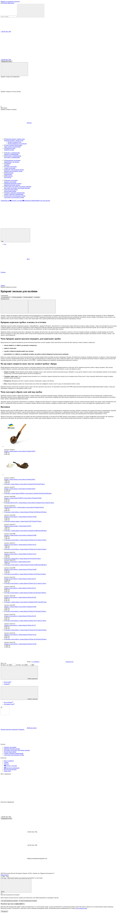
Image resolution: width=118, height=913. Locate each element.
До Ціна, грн (20, 665)
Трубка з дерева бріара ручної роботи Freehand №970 (19, 488)
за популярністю (5, 297)
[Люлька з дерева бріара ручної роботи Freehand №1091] (60, 602)
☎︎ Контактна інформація (30, 200)
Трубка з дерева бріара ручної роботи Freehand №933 (19, 451)
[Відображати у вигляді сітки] (14, 306)
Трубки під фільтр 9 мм (14, 142)
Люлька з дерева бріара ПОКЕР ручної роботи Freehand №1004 (22, 498)
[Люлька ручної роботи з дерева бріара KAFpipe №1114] (60, 549)
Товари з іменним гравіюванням (13, 194)
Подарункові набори (10, 191)
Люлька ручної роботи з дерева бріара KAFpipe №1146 (20, 644)
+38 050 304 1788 (6, 31)
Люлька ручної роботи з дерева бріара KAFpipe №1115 (20, 544)
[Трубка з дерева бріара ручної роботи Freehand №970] (60, 484)
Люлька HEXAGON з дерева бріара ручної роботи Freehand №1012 (24, 507)
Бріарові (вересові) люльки (12, 185)
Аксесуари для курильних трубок (14, 197)
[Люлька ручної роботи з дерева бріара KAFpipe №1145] (60, 630)
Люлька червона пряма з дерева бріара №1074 (17, 526)
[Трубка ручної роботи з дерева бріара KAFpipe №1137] (60, 620)
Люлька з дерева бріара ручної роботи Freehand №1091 (20, 606)
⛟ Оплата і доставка (16, 200)
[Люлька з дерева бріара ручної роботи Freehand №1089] (60, 530)
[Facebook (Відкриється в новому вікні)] (65, 214)
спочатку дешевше (17, 297)
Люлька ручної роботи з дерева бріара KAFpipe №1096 (20, 569)
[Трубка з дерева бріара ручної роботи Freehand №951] (60, 465)
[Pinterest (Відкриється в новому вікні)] (14, 227)
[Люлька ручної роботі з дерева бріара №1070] (60, 558)
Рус (5, 244)
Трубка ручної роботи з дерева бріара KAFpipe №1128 (20, 597)
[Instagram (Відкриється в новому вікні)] (14, 214)
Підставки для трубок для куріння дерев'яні (17, 188)
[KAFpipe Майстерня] (5, 714)
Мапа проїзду (5, 875)
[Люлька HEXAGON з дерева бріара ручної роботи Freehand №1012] (60, 502)
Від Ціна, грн (5, 665)
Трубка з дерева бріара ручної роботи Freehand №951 (19, 479)
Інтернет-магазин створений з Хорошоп (12, 729)
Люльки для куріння (10, 182)
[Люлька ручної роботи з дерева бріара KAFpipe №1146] (60, 639)
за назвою (36, 297)
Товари (3, 200)
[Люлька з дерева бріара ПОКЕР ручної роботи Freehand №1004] (60, 493)
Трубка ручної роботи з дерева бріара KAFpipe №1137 (20, 625)
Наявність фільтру (32, 699)
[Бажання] (59, 84)
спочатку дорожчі (27, 297)
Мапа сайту (7, 771)
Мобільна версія (31, 728)
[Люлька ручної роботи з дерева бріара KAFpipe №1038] (60, 512)
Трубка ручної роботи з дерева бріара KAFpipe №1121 (20, 588)
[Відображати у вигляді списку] (42, 306)
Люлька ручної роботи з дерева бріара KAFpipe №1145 (20, 634)
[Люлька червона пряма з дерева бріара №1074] (60, 521)
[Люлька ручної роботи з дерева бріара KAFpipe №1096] (60, 565)
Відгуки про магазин (44, 200)
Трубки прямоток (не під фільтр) (17, 143)
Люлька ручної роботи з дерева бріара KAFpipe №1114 (20, 554)
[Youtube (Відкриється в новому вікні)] (91, 214)
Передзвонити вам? (6, 61)
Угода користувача (81, 908)
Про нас (7, 200)
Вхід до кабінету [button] (9, 761)
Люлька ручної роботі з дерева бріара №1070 (17, 561)
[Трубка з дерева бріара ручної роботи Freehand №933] (60, 433)
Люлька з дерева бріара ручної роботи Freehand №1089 (20, 535)
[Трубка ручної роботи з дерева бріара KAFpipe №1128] (60, 592)
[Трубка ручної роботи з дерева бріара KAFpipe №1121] (60, 583)
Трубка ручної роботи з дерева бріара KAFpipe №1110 (20, 578)
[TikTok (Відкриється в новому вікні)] (40, 214)
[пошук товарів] (30, 11)
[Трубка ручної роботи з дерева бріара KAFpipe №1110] (60, 574)
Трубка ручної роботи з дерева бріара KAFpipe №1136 (20, 616)
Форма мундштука (32, 678)
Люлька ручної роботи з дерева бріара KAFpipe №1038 (20, 516)
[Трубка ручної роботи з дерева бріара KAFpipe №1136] (60, 611)
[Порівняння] (14, 69)
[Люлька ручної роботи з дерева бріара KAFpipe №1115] (60, 540)
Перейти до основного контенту (10, 1)
